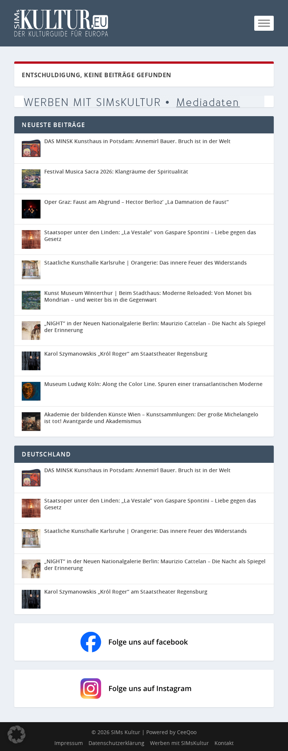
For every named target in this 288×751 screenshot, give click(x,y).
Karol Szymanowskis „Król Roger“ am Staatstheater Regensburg (125, 353)
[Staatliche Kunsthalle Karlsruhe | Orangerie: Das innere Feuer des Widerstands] (31, 269)
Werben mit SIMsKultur (179, 743)
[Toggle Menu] (264, 23)
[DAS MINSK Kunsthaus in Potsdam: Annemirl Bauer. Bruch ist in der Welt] (31, 148)
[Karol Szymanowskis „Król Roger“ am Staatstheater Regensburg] (31, 361)
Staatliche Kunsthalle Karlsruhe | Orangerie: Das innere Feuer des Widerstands (145, 262)
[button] (16, 734)
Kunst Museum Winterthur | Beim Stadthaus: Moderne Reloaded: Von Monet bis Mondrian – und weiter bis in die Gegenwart (148, 296)
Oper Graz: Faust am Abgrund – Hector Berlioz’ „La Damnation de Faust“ (137, 201)
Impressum (68, 743)
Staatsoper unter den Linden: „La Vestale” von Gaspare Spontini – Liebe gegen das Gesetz (150, 235)
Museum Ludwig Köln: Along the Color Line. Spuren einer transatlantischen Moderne (153, 383)
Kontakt (224, 743)
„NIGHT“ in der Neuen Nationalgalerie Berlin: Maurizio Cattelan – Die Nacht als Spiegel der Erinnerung (155, 327)
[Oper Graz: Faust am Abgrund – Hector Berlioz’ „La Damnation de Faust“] (31, 209)
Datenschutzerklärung (116, 743)
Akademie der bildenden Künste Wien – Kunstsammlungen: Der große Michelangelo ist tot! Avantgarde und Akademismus (151, 418)
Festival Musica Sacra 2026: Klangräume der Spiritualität (116, 171)
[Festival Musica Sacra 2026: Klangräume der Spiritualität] (31, 178)
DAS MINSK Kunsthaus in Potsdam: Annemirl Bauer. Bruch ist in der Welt (137, 141)
